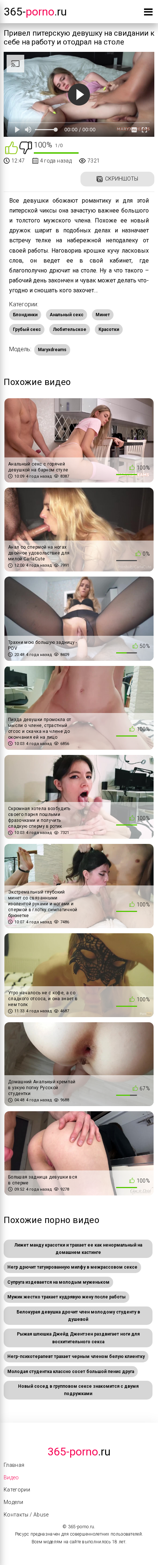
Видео (11, 1477)
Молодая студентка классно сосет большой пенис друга (70, 1371)
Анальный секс (66, 314)
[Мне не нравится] (25, 147)
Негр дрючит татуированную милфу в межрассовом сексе (72, 1267)
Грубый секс (27, 329)
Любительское (69, 329)
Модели (13, 1502)
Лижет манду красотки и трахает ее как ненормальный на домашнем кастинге (78, 1249)
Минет (103, 314)
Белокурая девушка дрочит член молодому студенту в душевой (78, 1315)
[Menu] (148, 13)
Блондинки (25, 314)
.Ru (79, 1451)
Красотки (108, 329)
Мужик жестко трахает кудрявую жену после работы (66, 1297)
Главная (14, 1465)
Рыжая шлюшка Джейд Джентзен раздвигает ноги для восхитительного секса (78, 1338)
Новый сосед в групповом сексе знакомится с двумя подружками (78, 1390)
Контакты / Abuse (26, 1515)
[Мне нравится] (11, 147)
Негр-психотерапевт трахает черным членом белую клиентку (76, 1356)
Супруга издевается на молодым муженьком (58, 1282)
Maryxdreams (52, 349)
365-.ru (35, 11)
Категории (17, 1490)
